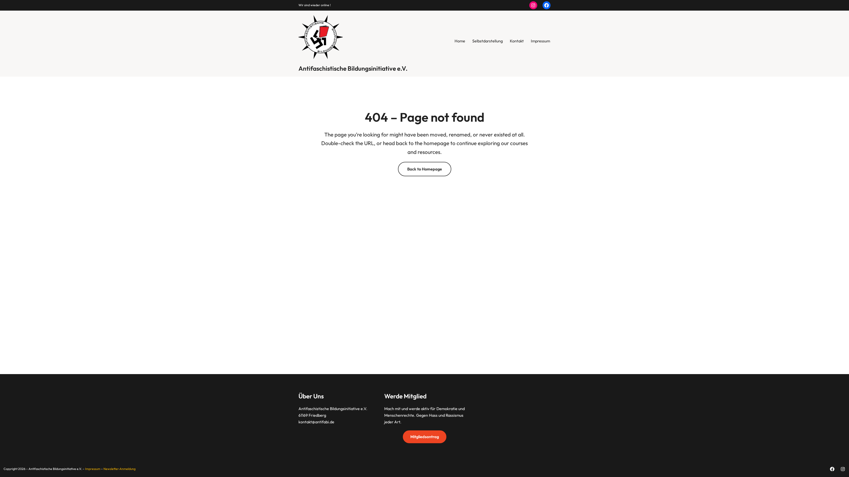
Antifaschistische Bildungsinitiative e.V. (352, 68)
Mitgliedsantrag (424, 436)
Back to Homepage (424, 169)
